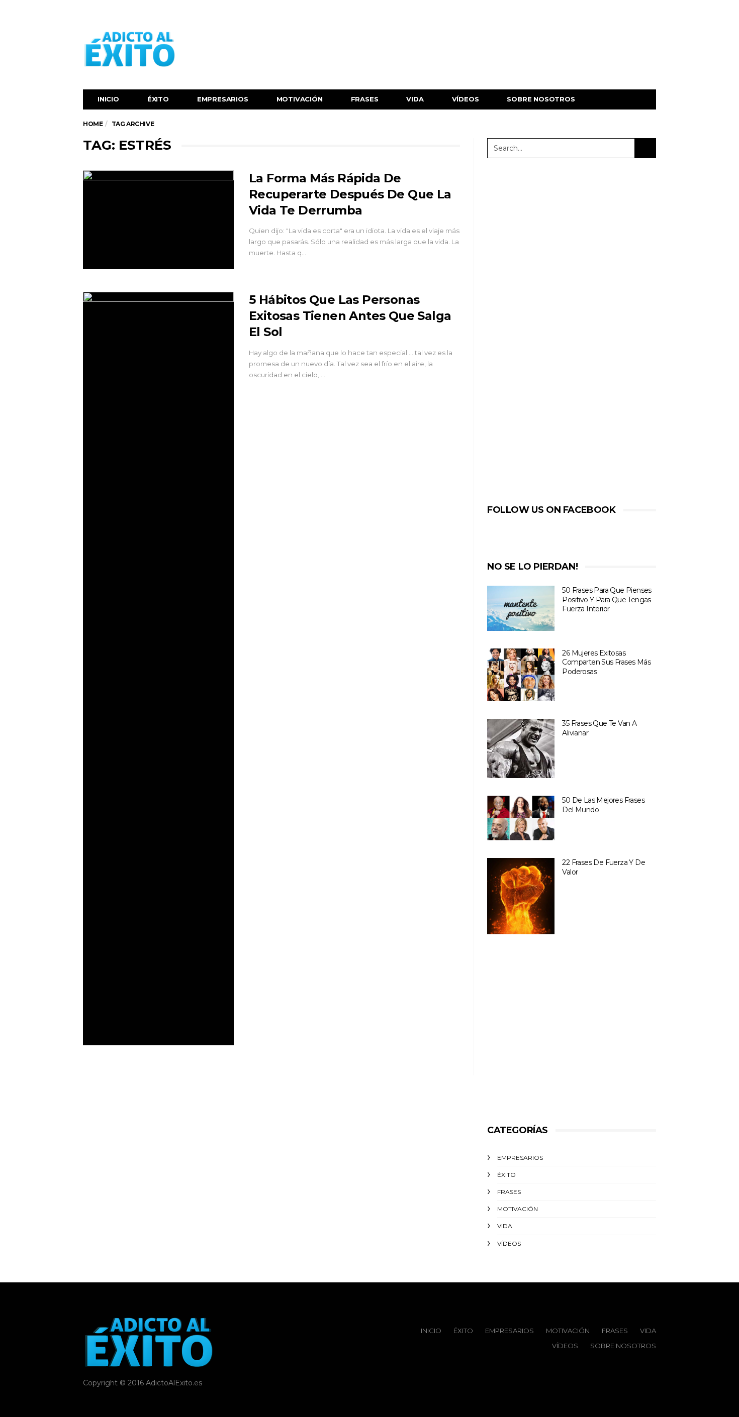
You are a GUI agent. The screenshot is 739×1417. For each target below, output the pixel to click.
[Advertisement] (473, 49)
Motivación (299, 99)
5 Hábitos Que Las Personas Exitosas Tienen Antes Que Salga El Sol (350, 315)
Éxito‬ (158, 99)
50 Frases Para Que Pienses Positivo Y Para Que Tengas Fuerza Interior (606, 599)
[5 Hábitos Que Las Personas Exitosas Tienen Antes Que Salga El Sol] (158, 668)
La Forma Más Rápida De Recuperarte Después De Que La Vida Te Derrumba (350, 194)
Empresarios (222, 99)
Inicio (108, 99)
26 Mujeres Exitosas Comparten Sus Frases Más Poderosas (606, 662)
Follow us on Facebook (551, 509)
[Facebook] (611, 13)
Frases (365, 99)
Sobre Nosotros (541, 99)
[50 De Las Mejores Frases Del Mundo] (521, 818)
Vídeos (465, 99)
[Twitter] (624, 13)
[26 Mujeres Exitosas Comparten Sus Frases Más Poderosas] (521, 675)
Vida (414, 99)
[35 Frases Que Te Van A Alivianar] (521, 748)
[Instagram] (649, 13)
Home (93, 124)
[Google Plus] (636, 13)
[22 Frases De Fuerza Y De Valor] (521, 896)
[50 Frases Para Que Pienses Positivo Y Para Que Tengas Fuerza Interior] (521, 608)
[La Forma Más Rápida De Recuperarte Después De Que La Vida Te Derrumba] (158, 220)
